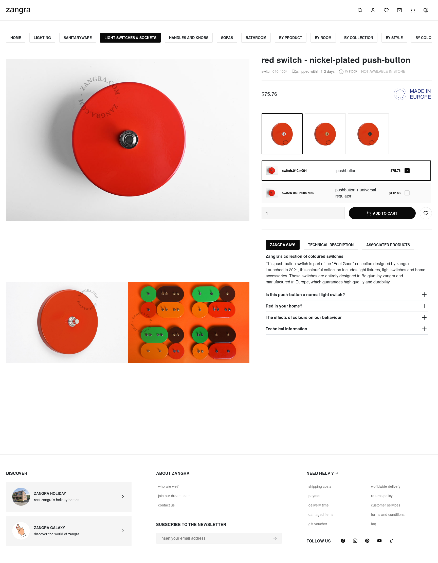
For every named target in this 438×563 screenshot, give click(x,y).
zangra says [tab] (282, 244)
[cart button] (413, 10)
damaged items (320, 514)
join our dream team (174, 495)
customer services (385, 504)
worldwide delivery (385, 486)
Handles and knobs (188, 37)
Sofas (227, 37)
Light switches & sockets (130, 37)
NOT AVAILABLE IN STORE (383, 71)
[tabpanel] (347, 294)
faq (373, 523)
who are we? (168, 486)
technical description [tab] (331, 244)
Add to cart (385, 213)
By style (394, 37)
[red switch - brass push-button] (325, 133)
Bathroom (256, 37)
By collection (358, 37)
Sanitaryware (78, 37)
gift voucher (317, 523)
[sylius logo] (18, 9)
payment (315, 495)
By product (290, 37)
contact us (166, 504)
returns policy (382, 495)
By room (323, 37)
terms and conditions (388, 514)
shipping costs (319, 486)
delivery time (318, 504)
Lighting (42, 37)
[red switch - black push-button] (368, 133)
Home (15, 37)
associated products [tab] (388, 244)
